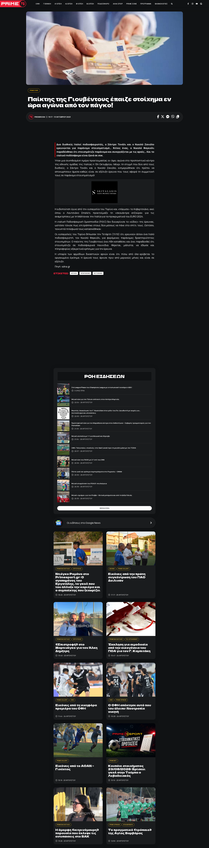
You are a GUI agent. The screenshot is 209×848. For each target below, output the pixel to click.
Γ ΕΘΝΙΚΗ (47, 4)
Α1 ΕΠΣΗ (57, 4)
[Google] (201, 4)
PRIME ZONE (131, 4)
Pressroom (40, 117)
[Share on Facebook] (158, 117)
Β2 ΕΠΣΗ (90, 4)
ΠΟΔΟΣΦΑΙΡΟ (103, 4)
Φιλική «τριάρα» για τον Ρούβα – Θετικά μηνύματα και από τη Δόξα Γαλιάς (108, 496)
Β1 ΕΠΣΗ (79, 4)
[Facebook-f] (188, 4)
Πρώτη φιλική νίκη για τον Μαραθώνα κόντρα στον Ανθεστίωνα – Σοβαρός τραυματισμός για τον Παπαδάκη (108, 425)
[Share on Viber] (172, 117)
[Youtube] (197, 4)
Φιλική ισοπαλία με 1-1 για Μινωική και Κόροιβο (94, 436)
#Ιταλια (74, 274)
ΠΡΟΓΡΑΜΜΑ (145, 4)
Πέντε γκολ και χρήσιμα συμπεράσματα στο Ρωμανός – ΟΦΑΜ (101, 472)
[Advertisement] (104, 133)
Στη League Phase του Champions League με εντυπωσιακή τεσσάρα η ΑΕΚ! (108, 388)
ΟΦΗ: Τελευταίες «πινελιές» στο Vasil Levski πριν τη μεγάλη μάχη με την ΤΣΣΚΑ (110, 448)
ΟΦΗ (37, 4)
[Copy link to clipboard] (177, 117)
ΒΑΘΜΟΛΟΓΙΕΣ (161, 4)
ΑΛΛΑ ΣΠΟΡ (118, 4)
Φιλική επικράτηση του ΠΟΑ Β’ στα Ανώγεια (92, 484)
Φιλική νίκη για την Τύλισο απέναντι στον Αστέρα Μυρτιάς (100, 400)
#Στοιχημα (102, 274)
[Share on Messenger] (167, 117)
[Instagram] (192, 4)
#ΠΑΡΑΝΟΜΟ (87, 274)
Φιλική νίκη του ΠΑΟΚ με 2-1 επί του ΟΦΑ (91, 460)
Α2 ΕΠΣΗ (68, 4)
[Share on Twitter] (162, 117)
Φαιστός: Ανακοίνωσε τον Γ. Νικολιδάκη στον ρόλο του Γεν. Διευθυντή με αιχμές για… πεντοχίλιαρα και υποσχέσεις (111, 412)
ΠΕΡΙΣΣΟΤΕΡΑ (104, 510)
